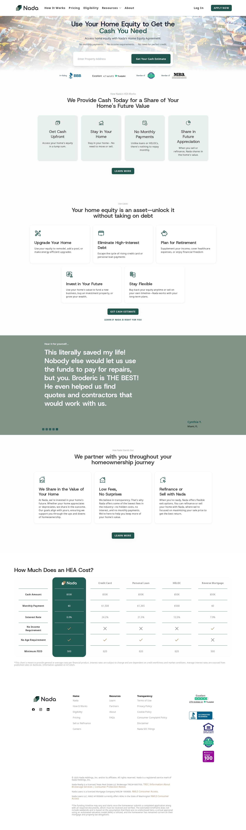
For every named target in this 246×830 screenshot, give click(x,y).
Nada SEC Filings (146, 728)
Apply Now (221, 8)
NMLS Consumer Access (145, 791)
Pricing (74, 8)
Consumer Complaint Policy (152, 717)
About (129, 8)
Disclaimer (143, 723)
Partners (114, 706)
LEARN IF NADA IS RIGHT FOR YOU (123, 319)
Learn (112, 700)
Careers (77, 728)
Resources (110, 8)
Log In (199, 8)
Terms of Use (144, 700)
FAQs (112, 717)
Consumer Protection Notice (110, 786)
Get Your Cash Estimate (151, 59)
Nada (75, 700)
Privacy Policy (144, 706)
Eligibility (91, 8)
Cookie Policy (144, 711)
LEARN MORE (123, 171)
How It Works (54, 8)
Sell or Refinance (82, 723)
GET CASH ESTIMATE (123, 311)
